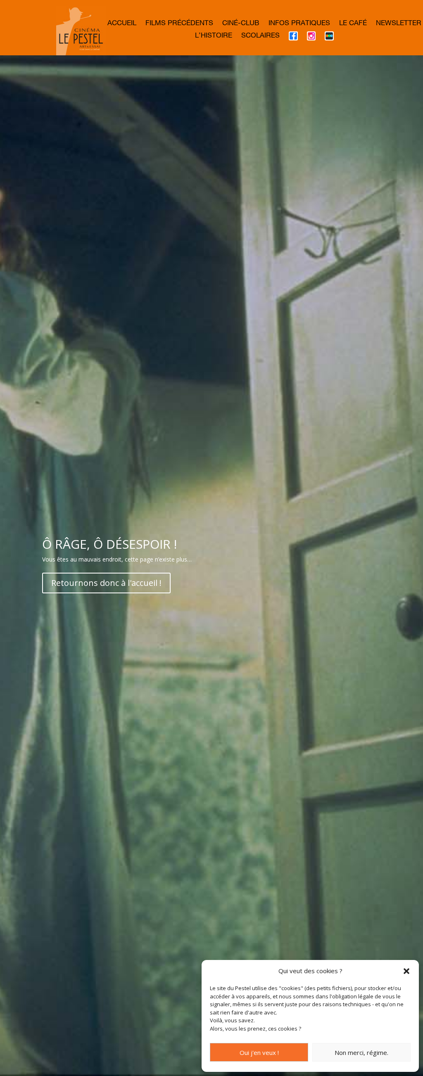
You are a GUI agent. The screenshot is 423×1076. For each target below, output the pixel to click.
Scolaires (260, 36)
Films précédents (179, 24)
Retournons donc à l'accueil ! (106, 582)
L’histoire (213, 36)
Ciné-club (240, 24)
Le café (353, 24)
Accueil (121, 24)
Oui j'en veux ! (259, 1052)
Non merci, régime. (361, 1052)
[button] (406, 971)
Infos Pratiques (299, 24)
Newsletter (398, 24)
